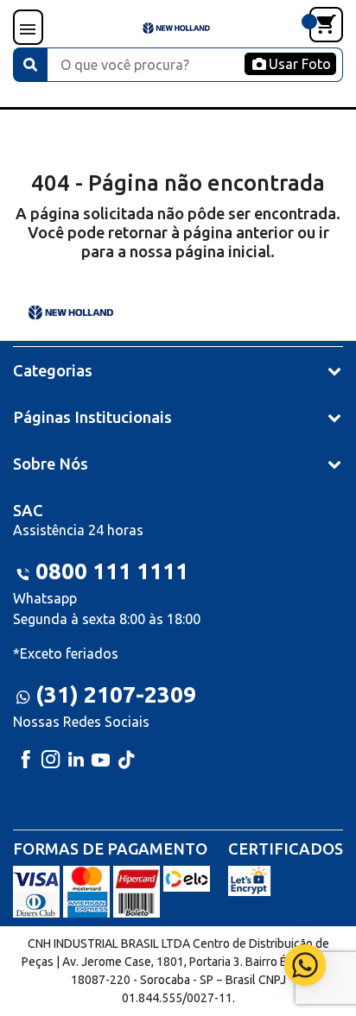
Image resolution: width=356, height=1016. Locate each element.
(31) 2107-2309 (115, 694)
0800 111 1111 (111, 571)
